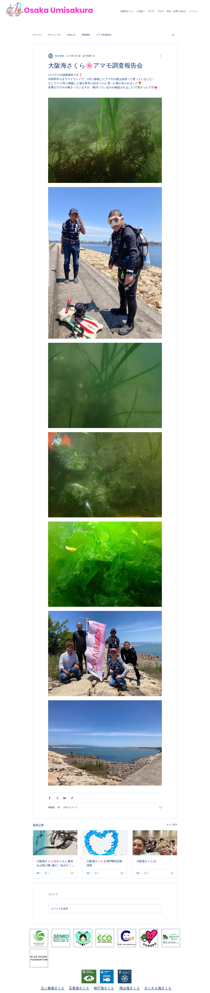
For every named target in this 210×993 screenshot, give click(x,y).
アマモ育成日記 (103, 34)
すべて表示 (171, 824)
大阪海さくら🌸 (146, 861)
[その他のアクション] (160, 56)
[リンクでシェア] (72, 797)
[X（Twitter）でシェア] (57, 797)
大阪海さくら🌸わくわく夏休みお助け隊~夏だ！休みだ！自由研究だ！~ (55, 863)
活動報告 (85, 34)
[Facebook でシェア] (49, 797)
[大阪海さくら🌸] (155, 842)
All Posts (37, 34)
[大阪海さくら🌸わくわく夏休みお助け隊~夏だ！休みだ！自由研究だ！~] (55, 842)
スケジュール (54, 34)
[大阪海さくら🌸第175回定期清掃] (105, 842)
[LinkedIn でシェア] (64, 797)
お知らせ (71, 34)
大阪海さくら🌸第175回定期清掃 (104, 863)
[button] (173, 35)
